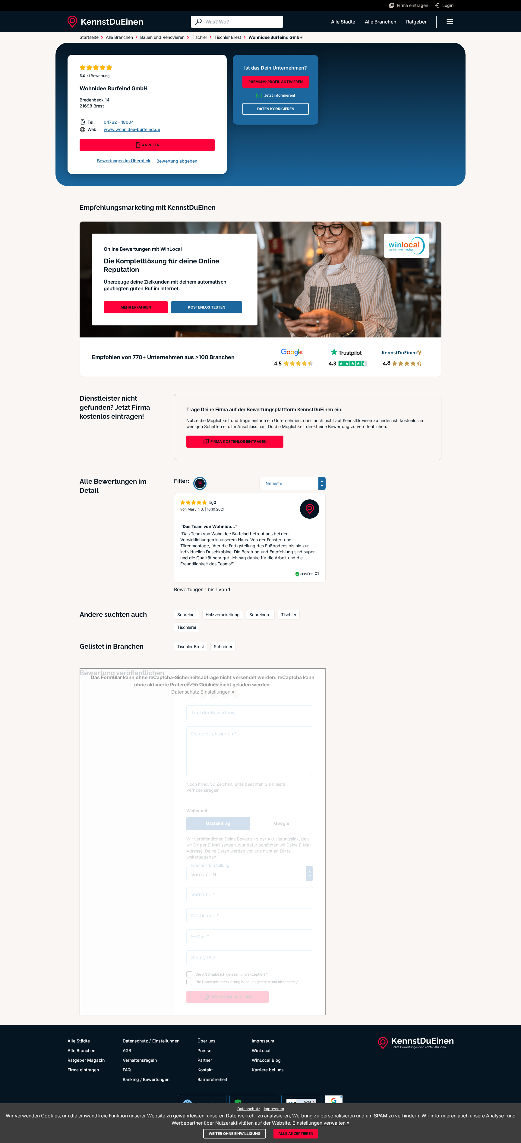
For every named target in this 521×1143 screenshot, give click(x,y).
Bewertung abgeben (176, 160)
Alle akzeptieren (295, 1133)
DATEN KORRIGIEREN (275, 109)
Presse (204, 1050)
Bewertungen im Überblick (123, 160)
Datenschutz (135, 1040)
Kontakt (205, 1069)
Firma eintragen (83, 1069)
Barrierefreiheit (212, 1079)
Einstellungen (165, 1040)
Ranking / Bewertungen (146, 1079)
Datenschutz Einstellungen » (202, 692)
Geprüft (306, 574)
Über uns (206, 1040)
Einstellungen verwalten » (320, 1123)
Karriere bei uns (268, 1069)
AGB (127, 1050)
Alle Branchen (380, 22)
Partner (204, 1060)
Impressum (263, 1040)
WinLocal (261, 1050)
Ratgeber (416, 22)
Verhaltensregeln (140, 1060)
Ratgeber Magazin (86, 1060)
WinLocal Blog (266, 1060)
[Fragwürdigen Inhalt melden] (316, 574)
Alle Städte (343, 22)
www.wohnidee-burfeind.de (132, 129)
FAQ (127, 1069)
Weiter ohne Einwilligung (234, 1133)
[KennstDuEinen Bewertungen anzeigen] (200, 483)
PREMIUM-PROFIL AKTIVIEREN (275, 81)
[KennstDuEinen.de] (105, 22)
